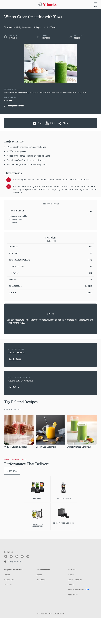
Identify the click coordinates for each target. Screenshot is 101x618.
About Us (8, 585)
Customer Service (43, 569)
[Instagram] (27, 556)
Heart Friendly (20, 92)
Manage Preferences (15, 106)
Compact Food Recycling (63, 523)
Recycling (71, 569)
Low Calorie (39, 92)
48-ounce (13, 222)
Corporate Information (13, 569)
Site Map (71, 585)
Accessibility (72, 595)
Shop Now (12, 471)
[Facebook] (5, 556)
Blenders (37, 498)
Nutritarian (72, 92)
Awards (7, 575)
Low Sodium (50, 92)
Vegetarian (82, 92)
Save (40, 123)
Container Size (16, 211)
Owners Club (9, 580)
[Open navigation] (95, 4)
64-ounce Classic (16, 219)
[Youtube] (22, 556)
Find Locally (40, 580)
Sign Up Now (14, 387)
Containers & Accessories (37, 525)
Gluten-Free (9, 92)
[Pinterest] (16, 556)
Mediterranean (62, 92)
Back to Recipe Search (13, 409)
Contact (39, 575)
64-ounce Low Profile (18, 216)
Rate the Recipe (15, 359)
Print (52, 123)
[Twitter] (11, 556)
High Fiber (30, 92)
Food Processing (63, 498)
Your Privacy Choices (76, 590)
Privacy (71, 575)
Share (65, 123)
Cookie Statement (75, 580)
